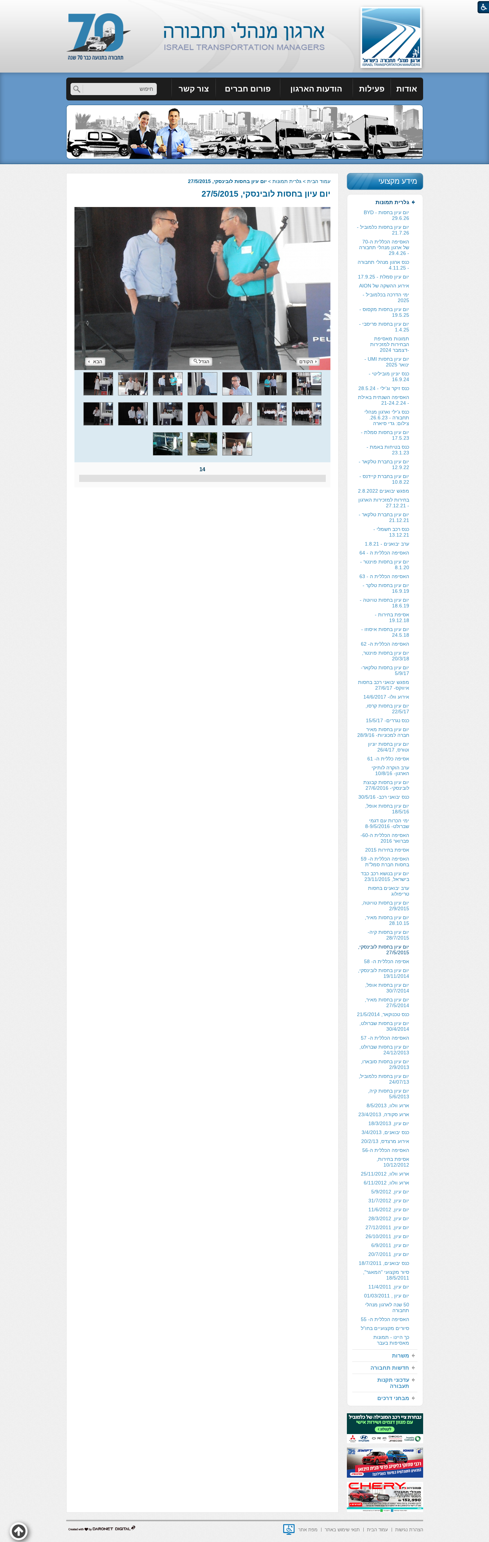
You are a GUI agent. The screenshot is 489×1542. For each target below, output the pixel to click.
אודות (406, 88)
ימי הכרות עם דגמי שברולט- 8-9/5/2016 (387, 823)
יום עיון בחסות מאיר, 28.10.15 (387, 920)
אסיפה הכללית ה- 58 (386, 961)
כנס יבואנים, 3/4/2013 (385, 1132)
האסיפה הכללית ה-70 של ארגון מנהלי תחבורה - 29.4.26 (384, 247)
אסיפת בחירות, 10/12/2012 (393, 1162)
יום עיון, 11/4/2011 (388, 1287)
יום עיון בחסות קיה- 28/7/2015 (388, 935)
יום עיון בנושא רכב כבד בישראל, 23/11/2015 (385, 876)
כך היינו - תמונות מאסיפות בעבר (391, 1340)
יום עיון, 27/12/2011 (387, 1227)
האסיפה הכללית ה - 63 (384, 576)
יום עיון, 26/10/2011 (387, 1236)
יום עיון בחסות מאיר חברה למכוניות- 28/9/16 (383, 732)
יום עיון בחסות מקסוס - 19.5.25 (384, 312)
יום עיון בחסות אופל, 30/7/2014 (387, 988)
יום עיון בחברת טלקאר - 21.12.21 (384, 517)
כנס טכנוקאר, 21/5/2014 (383, 1014)
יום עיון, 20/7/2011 (388, 1254)
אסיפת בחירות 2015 (387, 850)
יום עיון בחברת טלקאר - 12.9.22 (384, 464)
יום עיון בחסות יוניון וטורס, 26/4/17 (388, 747)
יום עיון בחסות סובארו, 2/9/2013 (385, 1064)
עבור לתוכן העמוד (244, 7)
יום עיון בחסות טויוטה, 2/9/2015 (385, 905)
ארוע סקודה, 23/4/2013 (383, 1114)
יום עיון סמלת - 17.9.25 (383, 277)
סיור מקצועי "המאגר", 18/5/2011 (386, 1275)
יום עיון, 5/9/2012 (390, 1191)
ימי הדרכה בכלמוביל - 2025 (386, 297)
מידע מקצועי (397, 181)
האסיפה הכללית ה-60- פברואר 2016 (384, 838)
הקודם (306, 361)
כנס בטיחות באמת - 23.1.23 (388, 449)
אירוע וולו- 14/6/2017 (386, 697)
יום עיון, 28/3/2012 (388, 1218)
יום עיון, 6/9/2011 (390, 1245)
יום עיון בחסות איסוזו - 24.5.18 (385, 632)
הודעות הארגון (316, 88)
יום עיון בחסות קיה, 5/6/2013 (388, 1093)
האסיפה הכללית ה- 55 (385, 1319)
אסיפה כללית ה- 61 (388, 759)
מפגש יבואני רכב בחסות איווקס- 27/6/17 (383, 685)
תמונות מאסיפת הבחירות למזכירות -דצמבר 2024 (389, 344)
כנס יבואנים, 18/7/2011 (384, 1263)
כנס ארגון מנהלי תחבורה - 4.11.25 (383, 265)
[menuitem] (407, 89)
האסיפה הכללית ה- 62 (385, 644)
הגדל (204, 361)
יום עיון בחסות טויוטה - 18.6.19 (384, 603)
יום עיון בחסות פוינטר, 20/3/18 (385, 655)
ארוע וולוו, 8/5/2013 (388, 1105)
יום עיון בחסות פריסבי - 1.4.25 (384, 326)
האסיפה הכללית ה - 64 (384, 553)
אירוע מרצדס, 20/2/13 (385, 1141)
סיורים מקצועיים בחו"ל (385, 1328)
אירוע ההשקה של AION (384, 286)
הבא (97, 361)
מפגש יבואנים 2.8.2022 (383, 491)
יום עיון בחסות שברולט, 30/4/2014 (384, 1026)
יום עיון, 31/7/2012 (388, 1200)
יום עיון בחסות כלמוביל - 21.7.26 (383, 230)
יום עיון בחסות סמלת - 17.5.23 (385, 435)
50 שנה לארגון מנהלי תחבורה (387, 1307)
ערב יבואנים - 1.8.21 (387, 544)
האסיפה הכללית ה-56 (385, 1150)
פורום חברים (248, 88)
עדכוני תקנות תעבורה (393, 1383)
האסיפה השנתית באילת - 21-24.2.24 (383, 400)
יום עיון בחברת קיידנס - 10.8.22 (384, 479)
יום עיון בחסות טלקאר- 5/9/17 (385, 670)
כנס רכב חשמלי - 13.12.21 (391, 532)
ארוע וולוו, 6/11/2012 (386, 1183)
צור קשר (194, 88)
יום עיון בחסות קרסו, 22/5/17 (387, 708)
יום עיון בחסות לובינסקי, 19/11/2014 (383, 973)
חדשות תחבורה (390, 1368)
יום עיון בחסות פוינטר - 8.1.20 (384, 564)
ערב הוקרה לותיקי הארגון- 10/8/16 (390, 770)
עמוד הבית (318, 181)
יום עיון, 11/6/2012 (388, 1209)
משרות (400, 1356)
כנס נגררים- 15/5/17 (387, 720)
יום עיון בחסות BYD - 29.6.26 (386, 215)
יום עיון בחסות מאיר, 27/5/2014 (387, 1002)
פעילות (371, 88)
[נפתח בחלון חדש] (289, 1529)
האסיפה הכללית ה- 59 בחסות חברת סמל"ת (385, 861)
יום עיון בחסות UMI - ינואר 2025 (386, 362)
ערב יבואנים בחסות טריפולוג (388, 891)
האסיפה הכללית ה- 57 (385, 1038)
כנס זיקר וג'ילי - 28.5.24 (383, 388)
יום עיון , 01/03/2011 (386, 1296)
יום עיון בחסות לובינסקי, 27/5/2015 (266, 193)
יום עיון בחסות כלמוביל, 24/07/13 (384, 1079)
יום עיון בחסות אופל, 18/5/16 (387, 808)
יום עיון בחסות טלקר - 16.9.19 (386, 588)
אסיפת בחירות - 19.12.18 (392, 617)
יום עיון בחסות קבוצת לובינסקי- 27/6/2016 (386, 785)
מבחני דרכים (393, 1398)
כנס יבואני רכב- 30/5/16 (383, 797)
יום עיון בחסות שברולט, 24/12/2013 (384, 1049)
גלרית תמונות (286, 181)
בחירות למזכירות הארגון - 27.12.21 (383, 502)
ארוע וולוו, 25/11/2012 (385, 1174)
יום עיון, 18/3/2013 (388, 1123)
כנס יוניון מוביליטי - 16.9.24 (389, 376)
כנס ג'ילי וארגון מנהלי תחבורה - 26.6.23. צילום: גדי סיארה (386, 417)
